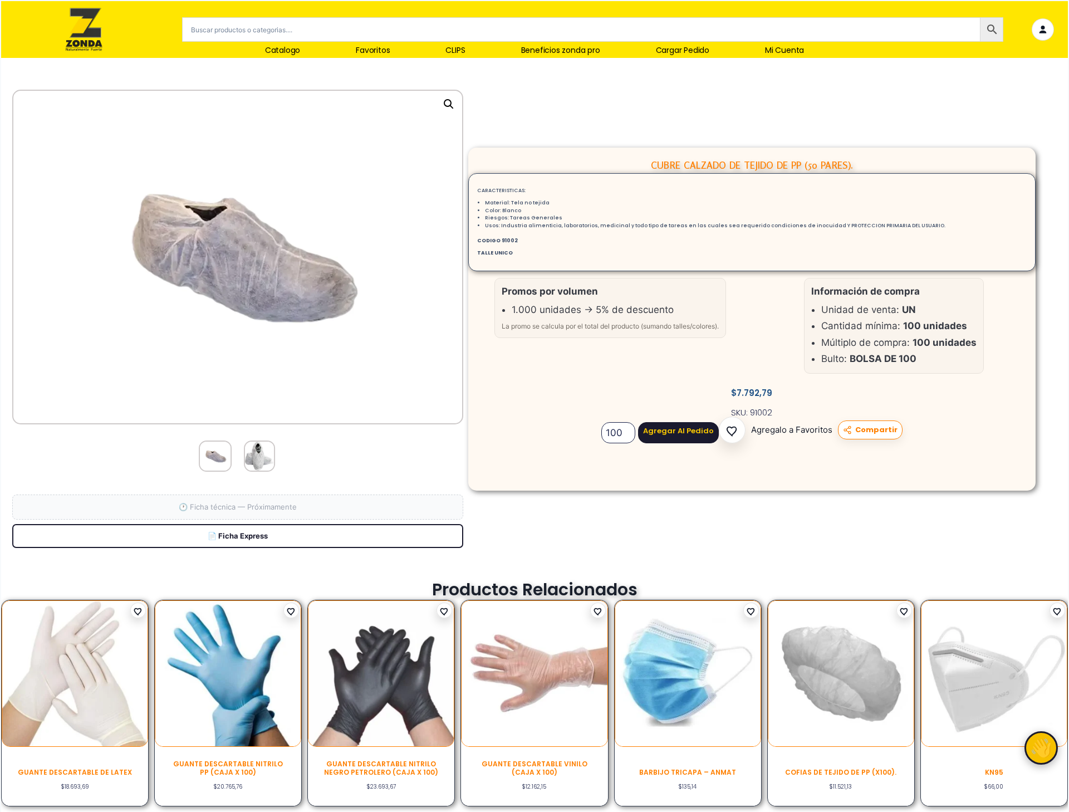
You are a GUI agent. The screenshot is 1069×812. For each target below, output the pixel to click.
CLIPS (455, 50)
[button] (732, 430)
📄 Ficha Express (238, 535)
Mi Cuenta (784, 50)
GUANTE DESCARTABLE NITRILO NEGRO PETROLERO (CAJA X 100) (381, 767)
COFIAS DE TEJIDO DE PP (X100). (840, 772)
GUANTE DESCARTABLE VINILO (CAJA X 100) (534, 767)
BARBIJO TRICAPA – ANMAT (687, 772)
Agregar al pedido (678, 430)
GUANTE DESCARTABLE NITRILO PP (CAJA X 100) (228, 767)
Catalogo (282, 50)
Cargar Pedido (682, 50)
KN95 (994, 772)
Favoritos (373, 50)
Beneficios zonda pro (560, 50)
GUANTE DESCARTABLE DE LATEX (75, 772)
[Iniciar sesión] (1043, 29)
